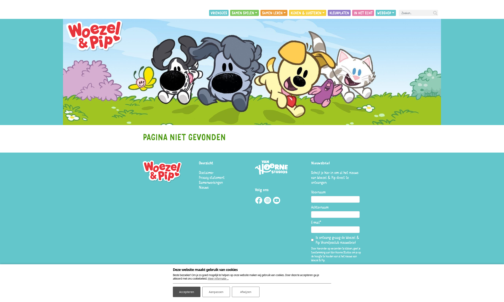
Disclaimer (206, 172)
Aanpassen (216, 292)
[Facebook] (258, 200)
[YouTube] (276, 200)
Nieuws (203, 187)
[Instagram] (267, 200)
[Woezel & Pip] (95, 36)
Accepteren (186, 292)
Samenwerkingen (211, 182)
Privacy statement (211, 177)
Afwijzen (245, 292)
